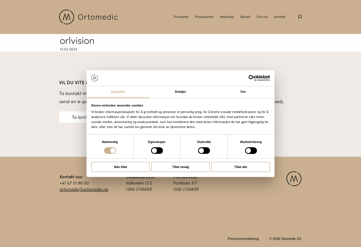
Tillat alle (240, 167)
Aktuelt (245, 16)
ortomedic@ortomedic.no (84, 189)
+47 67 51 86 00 (74, 183)
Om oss (262, 16)
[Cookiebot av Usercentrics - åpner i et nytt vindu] (251, 78)
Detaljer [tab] (180, 92)
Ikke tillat (120, 167)
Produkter (181, 16)
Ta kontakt (82, 117)
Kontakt (279, 16)
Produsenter (204, 16)
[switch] (157, 150)
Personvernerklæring (243, 239)
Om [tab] (243, 92)
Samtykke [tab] (118, 92)
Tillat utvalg (180, 167)
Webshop (227, 16)
